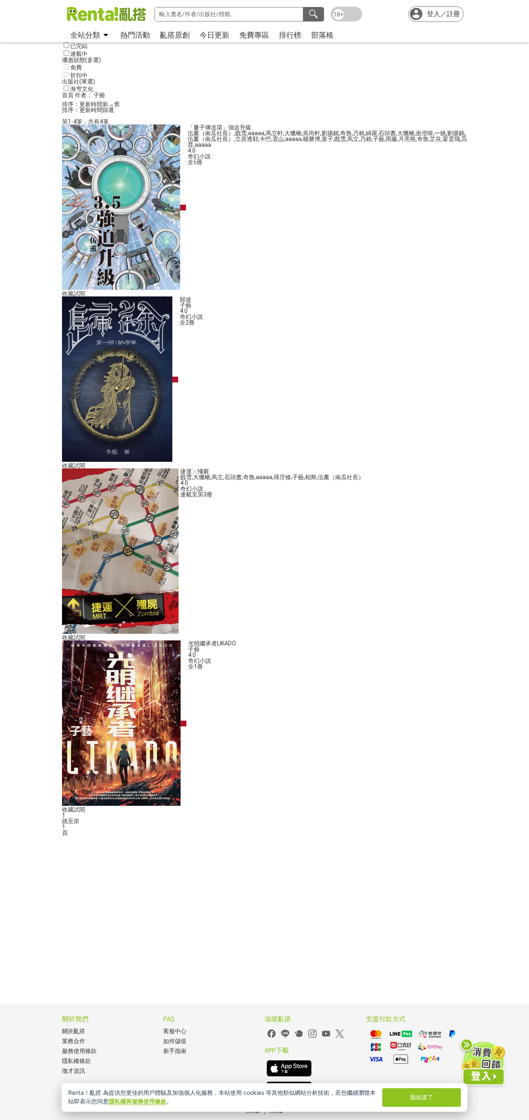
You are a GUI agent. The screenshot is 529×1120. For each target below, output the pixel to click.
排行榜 (290, 35)
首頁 (68, 95)
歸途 (185, 299)
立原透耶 (246, 139)
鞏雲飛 (451, 139)
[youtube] (326, 1036)
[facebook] (271, 1036)
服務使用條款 (79, 1051)
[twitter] (340, 1036)
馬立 (353, 139)
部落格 (322, 35)
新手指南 (174, 1051)
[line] (285, 1036)
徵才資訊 (73, 1071)
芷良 (435, 139)
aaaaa (256, 133)
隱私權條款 (76, 1061)
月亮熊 (407, 139)
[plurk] (299, 1036)
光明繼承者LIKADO (212, 643)
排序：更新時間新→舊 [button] (91, 104)
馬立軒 (274, 133)
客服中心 (174, 1031)
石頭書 (387, 133)
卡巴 (265, 139)
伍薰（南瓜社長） (211, 133)
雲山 (278, 139)
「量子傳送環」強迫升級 (219, 127)
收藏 (68, 293)
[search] (313, 14)
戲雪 (241, 133)
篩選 (108, 110)
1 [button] (63, 827)
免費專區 (254, 35)
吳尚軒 (311, 133)
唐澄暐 (424, 133)
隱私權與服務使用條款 (138, 1101)
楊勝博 (311, 139)
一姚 (440, 133)
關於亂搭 (73, 1031)
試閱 (79, 293)
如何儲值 (174, 1041)
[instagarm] (312, 1036)
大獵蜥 (293, 133)
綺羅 (371, 133)
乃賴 (359, 133)
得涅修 (282, 477)
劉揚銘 (330, 133)
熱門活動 (135, 35)
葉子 (327, 139)
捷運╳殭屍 (194, 471)
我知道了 (421, 1097)
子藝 (378, 139)
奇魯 (346, 133)
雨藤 (391, 139)
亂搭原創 (175, 35)
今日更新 (214, 35)
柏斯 (311, 477)
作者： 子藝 (90, 95)
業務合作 (73, 1041)
